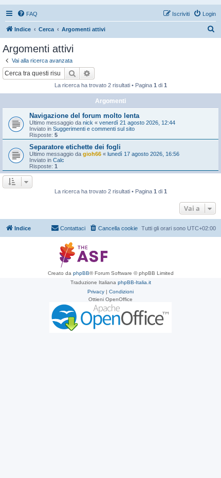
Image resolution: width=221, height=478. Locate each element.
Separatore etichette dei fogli (75, 147)
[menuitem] (27, 14)
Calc (58, 160)
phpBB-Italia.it (134, 282)
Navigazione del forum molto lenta (84, 116)
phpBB (81, 273)
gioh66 (92, 154)
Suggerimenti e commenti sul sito (94, 129)
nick (88, 123)
